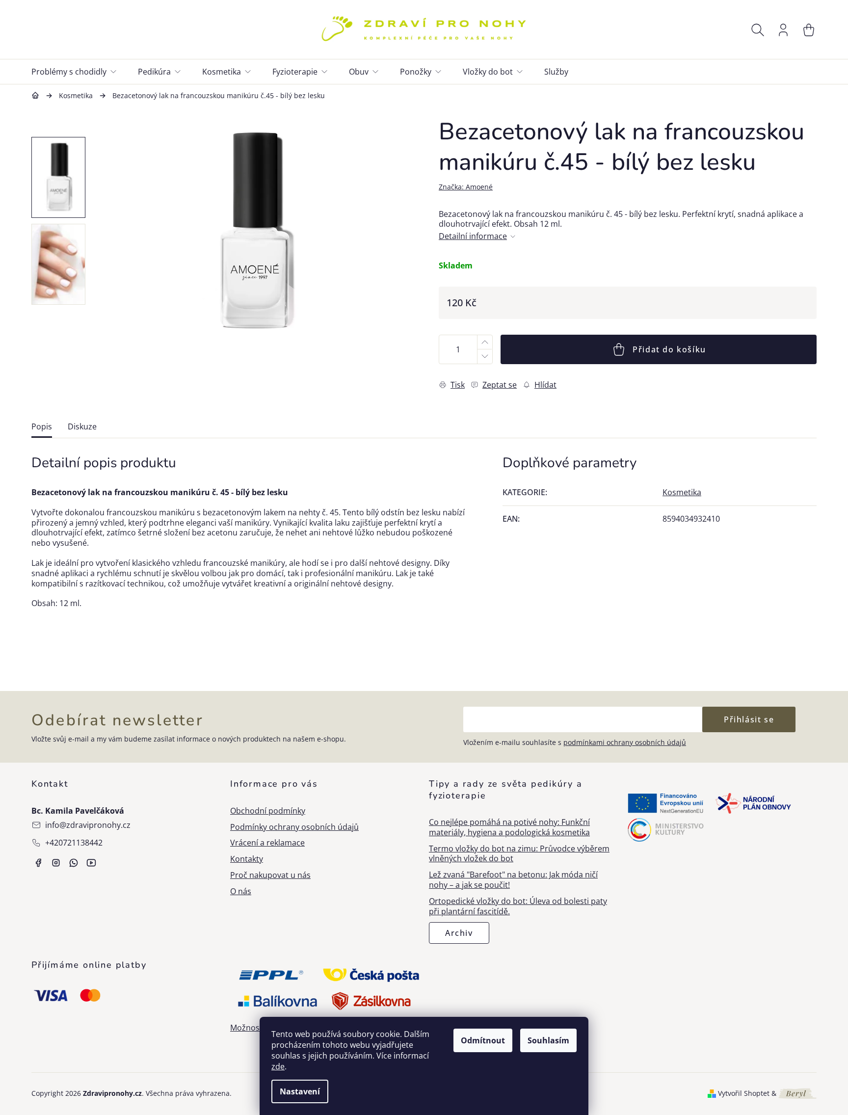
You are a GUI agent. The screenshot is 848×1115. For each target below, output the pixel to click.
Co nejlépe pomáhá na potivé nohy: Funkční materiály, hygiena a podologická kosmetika (509, 827)
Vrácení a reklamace (267, 843)
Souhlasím (548, 1040)
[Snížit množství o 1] (484, 356)
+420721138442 (74, 842)
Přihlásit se (749, 719)
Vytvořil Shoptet (743, 1093)
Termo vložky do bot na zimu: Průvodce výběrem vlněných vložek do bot (519, 854)
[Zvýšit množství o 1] (484, 342)
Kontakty (246, 859)
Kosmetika (681, 492)
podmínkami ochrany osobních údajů (624, 742)
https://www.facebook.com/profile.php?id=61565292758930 (38, 863)
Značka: (466, 186)
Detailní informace (473, 236)
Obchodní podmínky (267, 811)
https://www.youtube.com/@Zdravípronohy (91, 863)
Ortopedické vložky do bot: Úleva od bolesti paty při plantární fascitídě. (518, 906)
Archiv (459, 933)
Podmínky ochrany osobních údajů (294, 827)
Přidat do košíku (669, 349)
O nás (240, 891)
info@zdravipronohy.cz (88, 825)
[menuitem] (79, 71)
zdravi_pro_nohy (56, 863)
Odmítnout (483, 1040)
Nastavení (300, 1091)
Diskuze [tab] (82, 427)
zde (278, 1066)
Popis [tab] (41, 427)
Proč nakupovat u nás (270, 875)
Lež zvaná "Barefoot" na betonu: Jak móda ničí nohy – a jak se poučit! (513, 880)
